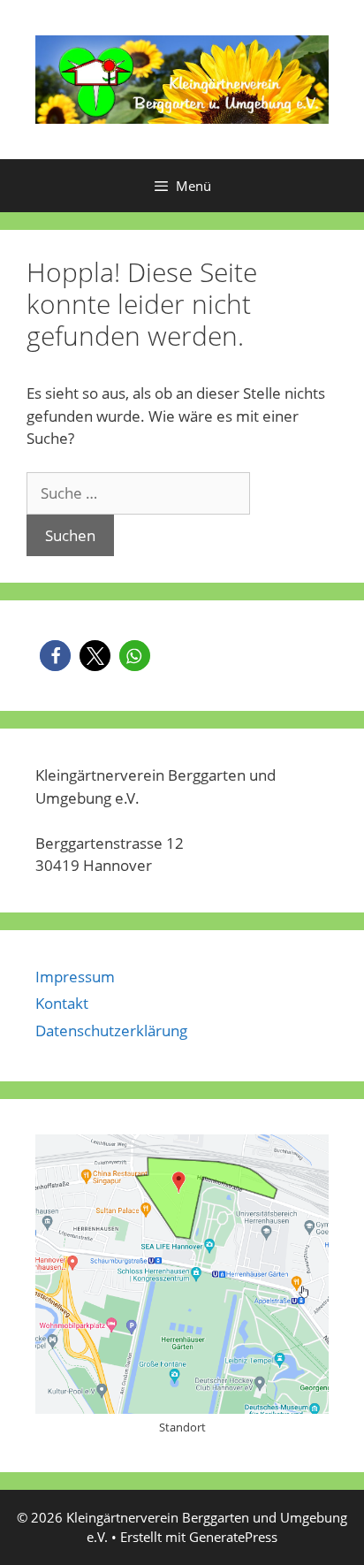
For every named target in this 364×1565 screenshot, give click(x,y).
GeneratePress (233, 1537)
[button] (55, 655)
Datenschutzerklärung (111, 1030)
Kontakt (61, 1003)
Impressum (75, 976)
